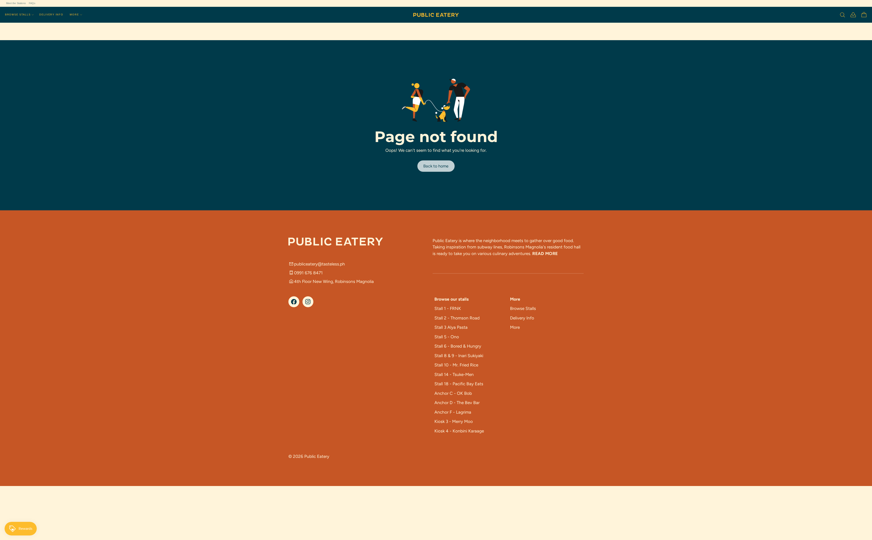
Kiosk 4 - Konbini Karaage (459, 431)
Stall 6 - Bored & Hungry (457, 346)
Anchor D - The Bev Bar (457, 402)
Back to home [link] (435, 166)
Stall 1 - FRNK (447, 308)
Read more (545, 253)
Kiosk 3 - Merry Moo (453, 421)
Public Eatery (316, 456)
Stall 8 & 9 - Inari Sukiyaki (458, 355)
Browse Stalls (17, 14)
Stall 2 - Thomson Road (457, 318)
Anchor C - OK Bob (453, 393)
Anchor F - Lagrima (452, 412)
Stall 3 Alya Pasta (451, 327)
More (74, 14)
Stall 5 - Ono (446, 336)
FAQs (32, 3)
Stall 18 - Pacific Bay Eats (458, 383)
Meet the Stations (16, 3)
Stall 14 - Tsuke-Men (454, 374)
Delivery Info (51, 14)
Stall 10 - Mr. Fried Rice (456, 365)
